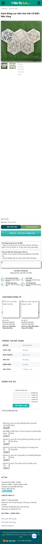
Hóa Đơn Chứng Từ (7, 526)
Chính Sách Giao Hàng (8, 522)
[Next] (38, 41)
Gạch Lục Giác (13, 8)
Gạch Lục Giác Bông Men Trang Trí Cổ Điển (30, 327)
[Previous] (4, 41)
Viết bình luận (21, 405)
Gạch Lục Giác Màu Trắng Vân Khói (9, 327)
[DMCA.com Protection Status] (6, 491)
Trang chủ (4, 8)
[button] (3, 3)
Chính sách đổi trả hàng (8, 519)
